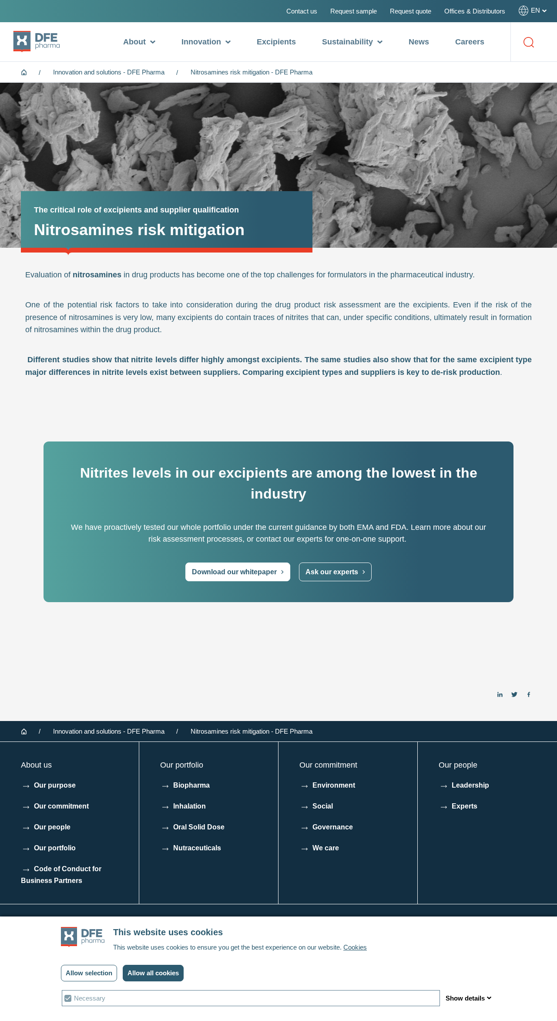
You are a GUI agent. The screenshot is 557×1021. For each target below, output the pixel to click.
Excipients (276, 41)
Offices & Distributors (474, 11)
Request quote (410, 11)
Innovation (202, 41)
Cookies (355, 947)
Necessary (89, 998)
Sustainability (348, 41)
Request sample (353, 11)
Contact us (301, 11)
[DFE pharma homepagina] (36, 42)
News (419, 41)
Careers (469, 41)
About (135, 41)
